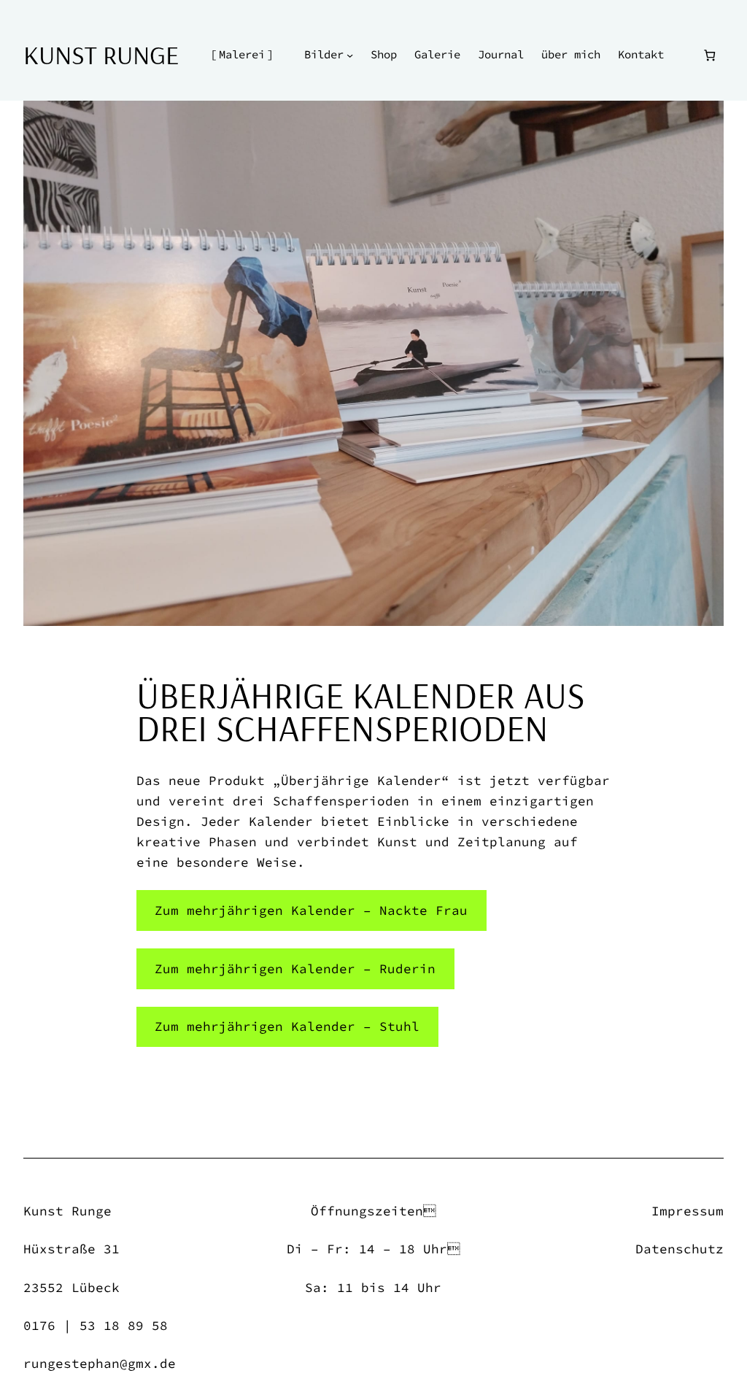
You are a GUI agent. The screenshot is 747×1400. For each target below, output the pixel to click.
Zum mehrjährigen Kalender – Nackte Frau (311, 910)
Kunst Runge (101, 54)
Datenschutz (679, 1249)
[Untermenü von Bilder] (350, 55)
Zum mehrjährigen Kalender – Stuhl (287, 1026)
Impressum (687, 1211)
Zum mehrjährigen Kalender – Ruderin (295, 969)
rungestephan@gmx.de (99, 1363)
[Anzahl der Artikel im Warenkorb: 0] (709, 55)
